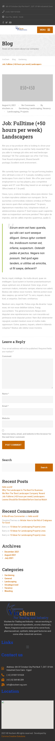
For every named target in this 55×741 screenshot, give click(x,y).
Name (5, 394)
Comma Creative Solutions (13, 736)
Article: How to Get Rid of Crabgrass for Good (27, 521)
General (8, 578)
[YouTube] (10, 22)
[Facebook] (3, 22)
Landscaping (36, 108)
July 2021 (9, 558)
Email (5, 406)
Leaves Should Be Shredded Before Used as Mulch (24, 499)
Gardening (24, 108)
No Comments (28, 105)
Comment (6, 356)
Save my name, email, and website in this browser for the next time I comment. (26, 435)
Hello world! (7, 487)
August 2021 (10, 555)
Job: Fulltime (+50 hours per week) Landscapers (23, 496)
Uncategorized (11, 585)
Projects (24, 112)
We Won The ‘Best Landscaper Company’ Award (23, 493)
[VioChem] (15, 28)
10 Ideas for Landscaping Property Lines (28, 527)
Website (6, 418)
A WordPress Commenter (13, 516)
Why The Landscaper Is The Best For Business (22, 490)
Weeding (9, 591)
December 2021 (12, 552)
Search (7, 460)
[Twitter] (6, 22)
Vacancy (47, 108)
